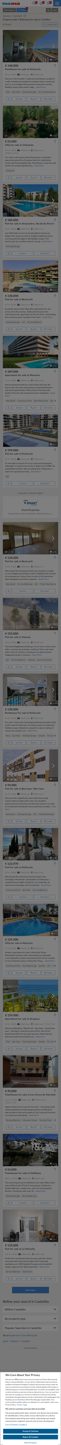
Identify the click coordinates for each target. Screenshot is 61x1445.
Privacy (19, 1405)
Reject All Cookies (30, 1437)
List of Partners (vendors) (16, 1424)
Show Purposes (30, 1442)
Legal (25, 1405)
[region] (30, 1408)
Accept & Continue (30, 1431)
